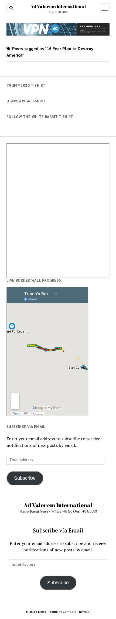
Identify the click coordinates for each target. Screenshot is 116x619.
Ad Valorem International (58, 6)
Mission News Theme (42, 612)
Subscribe (25, 478)
